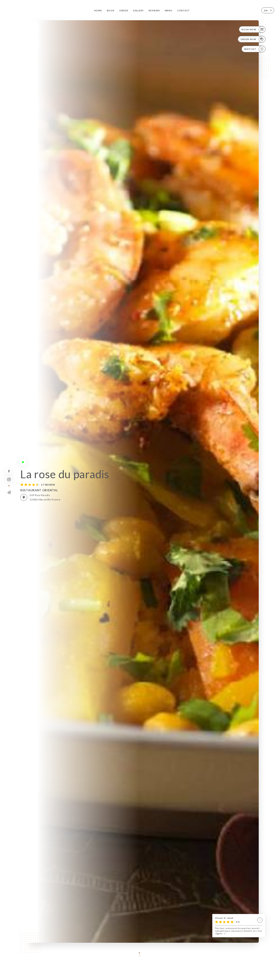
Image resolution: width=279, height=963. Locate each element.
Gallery (138, 10)
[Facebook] (8, 471)
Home (98, 10)
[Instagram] (8, 479)
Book (110, 10)
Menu (168, 10)
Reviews (154, 10)
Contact (183, 10)
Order (123, 10)
